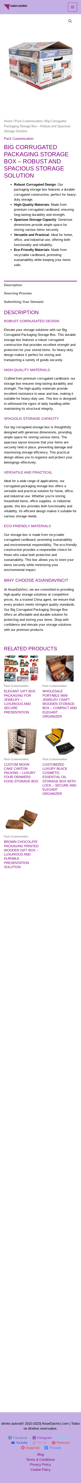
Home (8, 121)
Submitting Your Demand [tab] (23, 302)
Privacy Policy (40, 1464)
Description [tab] (13, 285)
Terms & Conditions (40, 1460)
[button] (70, 21)
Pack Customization (29, 121)
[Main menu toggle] (72, 7)
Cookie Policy (40, 1470)
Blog (40, 1454)
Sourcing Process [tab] (18, 293)
